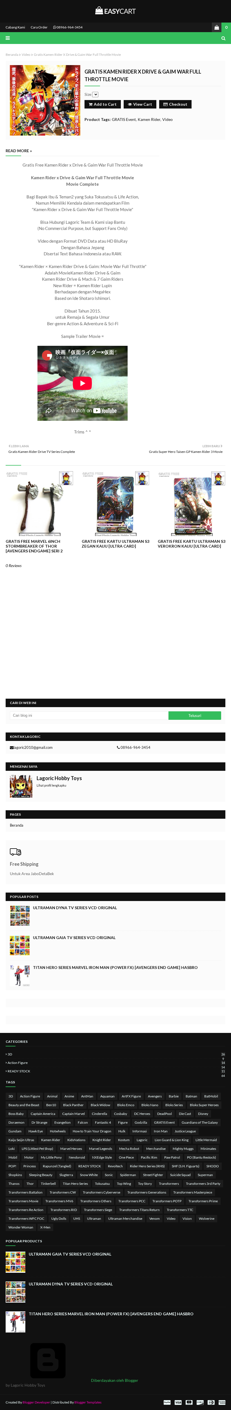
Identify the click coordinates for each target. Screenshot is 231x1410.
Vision (187, 1218)
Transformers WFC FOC (26, 1218)
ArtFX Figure (131, 1096)
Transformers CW (63, 1192)
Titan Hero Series (75, 1183)
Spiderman (128, 1175)
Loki (11, 1148)
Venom (154, 1218)
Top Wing (124, 1183)
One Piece (126, 1157)
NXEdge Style (102, 1157)
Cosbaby (120, 1114)
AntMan (87, 1096)
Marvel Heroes (71, 1148)
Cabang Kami (15, 27)
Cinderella (99, 1114)
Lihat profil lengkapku (51, 785)
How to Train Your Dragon (92, 1131)
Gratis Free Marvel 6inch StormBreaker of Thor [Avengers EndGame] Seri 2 (34, 546)
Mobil (12, 1157)
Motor (29, 1157)
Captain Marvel (73, 1114)
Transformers (169, 1183)
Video (26, 54)
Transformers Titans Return (139, 1210)
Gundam (14, 1131)
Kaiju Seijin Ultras (21, 1140)
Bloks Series (174, 1105)
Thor (30, 1183)
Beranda (12, 54)
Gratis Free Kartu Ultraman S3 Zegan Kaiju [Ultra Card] (115, 543)
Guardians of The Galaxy (200, 1122)
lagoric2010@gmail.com (33, 747)
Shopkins (15, 1175)
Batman (191, 1096)
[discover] (200, 1402)
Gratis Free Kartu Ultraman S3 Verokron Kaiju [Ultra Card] (191, 543)
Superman (205, 1175)
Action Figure (116, 1063)
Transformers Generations (146, 1192)
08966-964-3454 (69, 27)
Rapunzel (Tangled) (57, 1166)
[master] (189, 1402)
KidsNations (76, 1140)
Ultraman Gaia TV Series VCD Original (74, 937)
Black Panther (73, 1105)
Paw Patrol (172, 1157)
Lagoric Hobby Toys (59, 778)
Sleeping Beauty (40, 1175)
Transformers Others (95, 1201)
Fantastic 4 (103, 1122)
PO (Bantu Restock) (201, 1157)
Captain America (43, 1114)
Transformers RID (63, 1210)
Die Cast (185, 1114)
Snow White (89, 1175)
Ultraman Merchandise (125, 1218)
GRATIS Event (124, 119)
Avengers (155, 1096)
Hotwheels (58, 1131)
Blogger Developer (36, 1402)
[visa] (178, 1402)
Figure (123, 1122)
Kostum (124, 1140)
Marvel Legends (100, 1148)
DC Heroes (142, 1114)
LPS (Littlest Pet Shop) (37, 1148)
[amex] (221, 1402)
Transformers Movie (23, 1201)
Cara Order (39, 27)
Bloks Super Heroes (204, 1105)
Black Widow (100, 1105)
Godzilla (141, 1122)
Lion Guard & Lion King (171, 1140)
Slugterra (66, 1175)
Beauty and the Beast (23, 1105)
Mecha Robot (129, 1148)
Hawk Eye (35, 1131)
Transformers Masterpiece (192, 1192)
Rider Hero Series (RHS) (147, 1166)
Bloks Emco (125, 1105)
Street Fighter (153, 1175)
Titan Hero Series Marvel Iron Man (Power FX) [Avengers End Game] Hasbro (115, 967)
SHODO (212, 1166)
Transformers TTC (180, 1210)
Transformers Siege (98, 1210)
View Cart (142, 104)
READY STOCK (116, 1071)
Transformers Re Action (25, 1210)
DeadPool (164, 1114)
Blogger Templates (87, 1402)
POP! (12, 1166)
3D (116, 1054)
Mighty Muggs (183, 1148)
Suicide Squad (180, 1175)
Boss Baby (16, 1114)
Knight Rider (101, 1140)
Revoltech (115, 1166)
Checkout (178, 104)
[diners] (211, 1402)
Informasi (139, 1131)
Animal (52, 1096)
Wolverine (206, 1218)
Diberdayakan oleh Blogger (114, 1380)
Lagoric (142, 1140)
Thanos (13, 1183)
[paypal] (167, 1402)
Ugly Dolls (58, 1218)
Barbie (174, 1096)
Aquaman (107, 1096)
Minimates (208, 1148)
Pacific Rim (149, 1157)
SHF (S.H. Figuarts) (185, 1166)
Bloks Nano (149, 1105)
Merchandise (156, 1148)
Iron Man (161, 1131)
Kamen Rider (149, 119)
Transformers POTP (166, 1201)
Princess (29, 1166)
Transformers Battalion (25, 1192)
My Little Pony (51, 1157)
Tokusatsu (102, 1183)
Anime (69, 1096)
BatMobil (211, 1096)
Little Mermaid (206, 1140)
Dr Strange (39, 1122)
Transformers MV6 (59, 1201)
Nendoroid (77, 1157)
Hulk (121, 1131)
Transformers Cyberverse (101, 1192)
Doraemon (16, 1122)
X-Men (45, 1227)
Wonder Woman (20, 1227)
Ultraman (94, 1218)
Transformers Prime (203, 1201)
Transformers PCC (131, 1201)
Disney (203, 1114)
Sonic (109, 1175)
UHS (76, 1218)
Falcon (83, 1122)
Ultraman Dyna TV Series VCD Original (75, 907)
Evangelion (62, 1122)
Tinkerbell (48, 1183)
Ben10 (51, 1105)
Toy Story (145, 1183)
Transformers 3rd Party (203, 1183)
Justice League (185, 1131)
